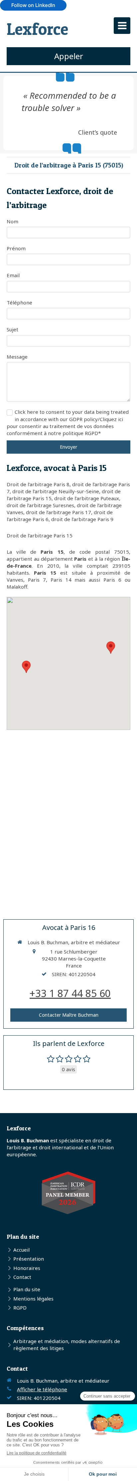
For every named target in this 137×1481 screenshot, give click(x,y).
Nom (12, 221)
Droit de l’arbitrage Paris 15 (39, 535)
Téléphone (19, 302)
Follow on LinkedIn (33, 5)
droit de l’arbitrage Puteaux (86, 498)
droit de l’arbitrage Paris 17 (58, 512)
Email (13, 275)
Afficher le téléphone (42, 1389)
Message (17, 356)
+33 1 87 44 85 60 (70, 993)
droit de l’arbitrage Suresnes (40, 505)
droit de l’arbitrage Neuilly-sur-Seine (55, 491)
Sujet (12, 329)
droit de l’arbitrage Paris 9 (82, 519)
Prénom (16, 248)
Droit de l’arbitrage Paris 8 (38, 484)
